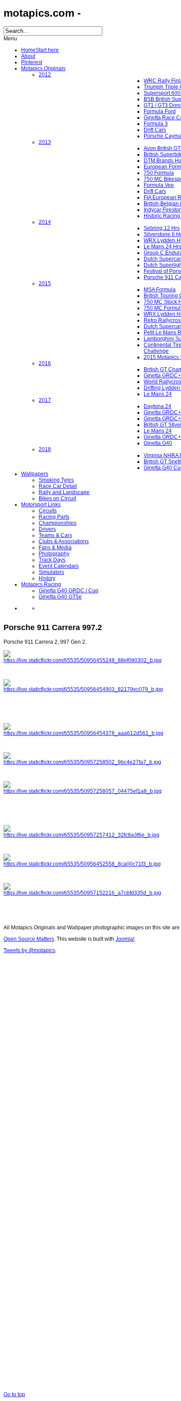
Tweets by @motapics (29, 950)
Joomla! (125, 939)
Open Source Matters (29, 939)
